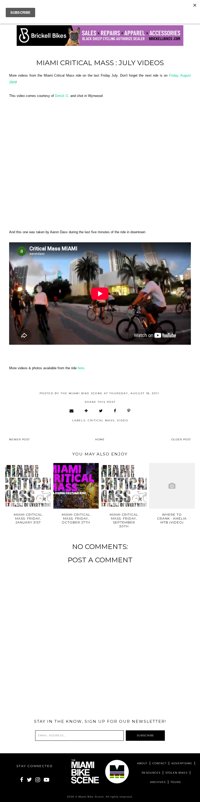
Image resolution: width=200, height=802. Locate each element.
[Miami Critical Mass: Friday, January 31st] (28, 486)
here (81, 368)
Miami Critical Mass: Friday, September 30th (124, 520)
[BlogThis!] (86, 411)
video (122, 420)
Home (100, 439)
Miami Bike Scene (91, 796)
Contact (159, 763)
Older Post (181, 439)
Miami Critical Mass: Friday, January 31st (28, 518)
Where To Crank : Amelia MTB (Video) (172, 518)
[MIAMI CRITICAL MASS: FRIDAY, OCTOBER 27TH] (76, 486)
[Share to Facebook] (115, 411)
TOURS (176, 782)
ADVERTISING (181, 763)
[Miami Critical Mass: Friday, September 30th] (124, 486)
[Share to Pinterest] (129, 411)
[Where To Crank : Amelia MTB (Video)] (172, 486)
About (142, 763)
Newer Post (19, 439)
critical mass (101, 420)
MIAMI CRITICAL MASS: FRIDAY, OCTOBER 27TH (76, 518)
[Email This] (72, 411)
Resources (151, 772)
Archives (158, 782)
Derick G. (62, 96)
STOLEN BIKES (176, 772)
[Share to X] (101, 411)
